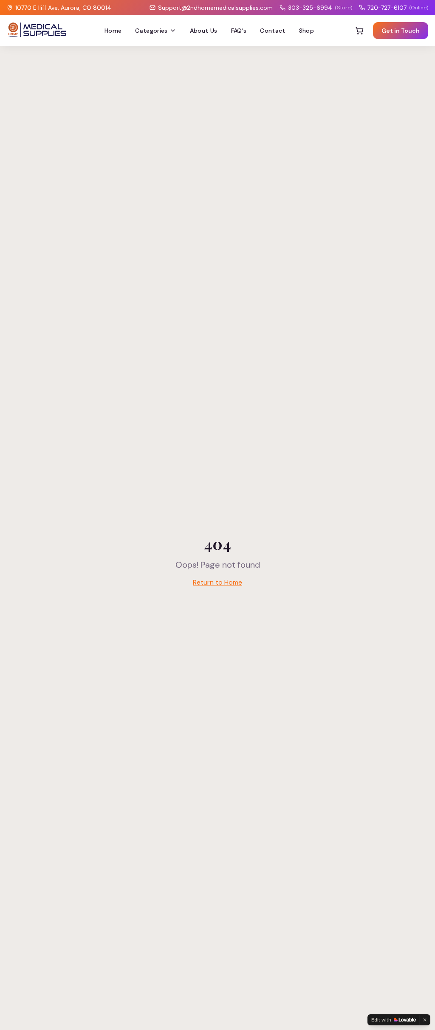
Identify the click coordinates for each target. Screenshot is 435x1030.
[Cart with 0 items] (359, 30)
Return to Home (217, 582)
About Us (204, 30)
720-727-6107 (397, 7)
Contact (272, 30)
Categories (151, 30)
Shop (306, 30)
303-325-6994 (320, 7)
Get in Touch (400, 30)
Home (113, 30)
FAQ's (239, 30)
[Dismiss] (425, 1020)
